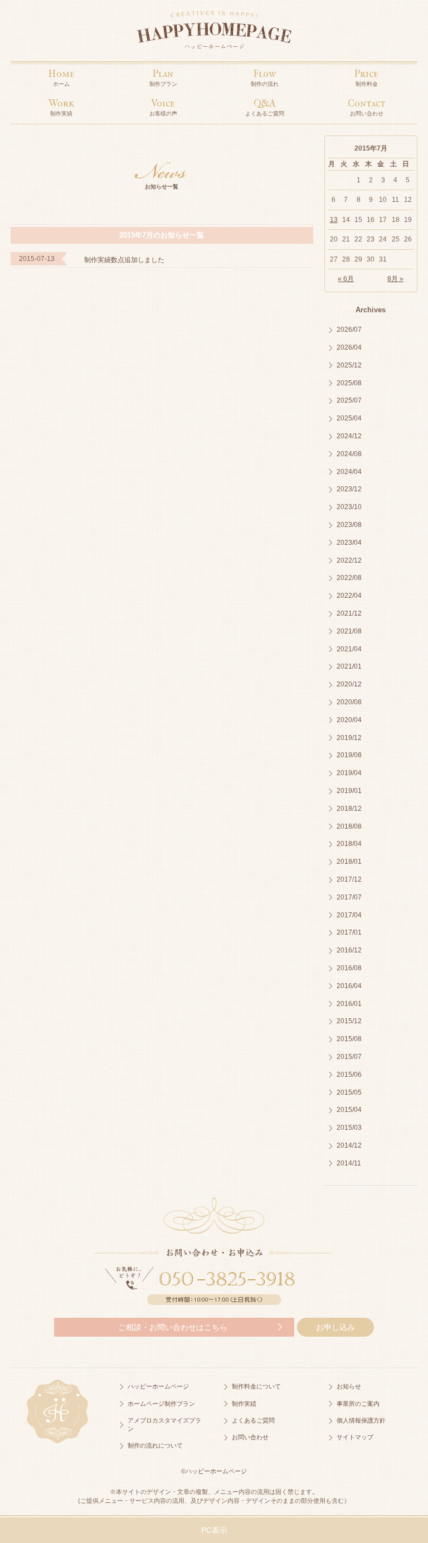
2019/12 (349, 738)
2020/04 (349, 720)
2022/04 (349, 595)
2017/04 (349, 915)
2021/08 (349, 631)
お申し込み (335, 1327)
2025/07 (349, 400)
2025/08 (349, 383)
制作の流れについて (155, 1445)
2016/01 (349, 1004)
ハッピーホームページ (158, 1386)
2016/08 (349, 968)
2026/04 (349, 347)
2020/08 (349, 702)
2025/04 (349, 418)
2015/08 (349, 1039)
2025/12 (349, 365)
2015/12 (349, 1021)
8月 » (395, 279)
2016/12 (349, 950)
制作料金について (256, 1386)
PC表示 (214, 1530)
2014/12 (349, 1145)
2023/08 (349, 525)
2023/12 (349, 489)
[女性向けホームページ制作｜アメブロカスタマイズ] (214, 33)
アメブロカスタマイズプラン (164, 1424)
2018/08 (349, 826)
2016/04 (349, 986)
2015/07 (349, 1057)
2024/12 (349, 436)
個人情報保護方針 (361, 1420)
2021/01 (349, 666)
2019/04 (349, 773)
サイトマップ (355, 1437)
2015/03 (349, 1127)
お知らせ (349, 1386)
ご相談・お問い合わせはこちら (172, 1327)
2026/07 (349, 329)
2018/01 (349, 861)
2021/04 (349, 649)
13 (334, 220)
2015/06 (349, 1074)
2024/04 (349, 472)
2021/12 (349, 613)
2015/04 (349, 1110)
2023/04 (349, 542)
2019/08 (349, 755)
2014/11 (349, 1163)
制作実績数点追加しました (124, 260)
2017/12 (349, 879)
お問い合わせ (250, 1437)
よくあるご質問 (253, 1420)
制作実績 (244, 1403)
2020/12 (349, 684)
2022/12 (349, 560)
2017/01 (349, 932)
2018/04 (349, 844)
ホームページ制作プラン (161, 1403)
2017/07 (349, 897)
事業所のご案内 (358, 1403)
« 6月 (346, 279)
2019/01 (349, 791)
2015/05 (349, 1092)
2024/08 (349, 454)
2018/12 (349, 808)
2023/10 (349, 507)
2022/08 (349, 578)
